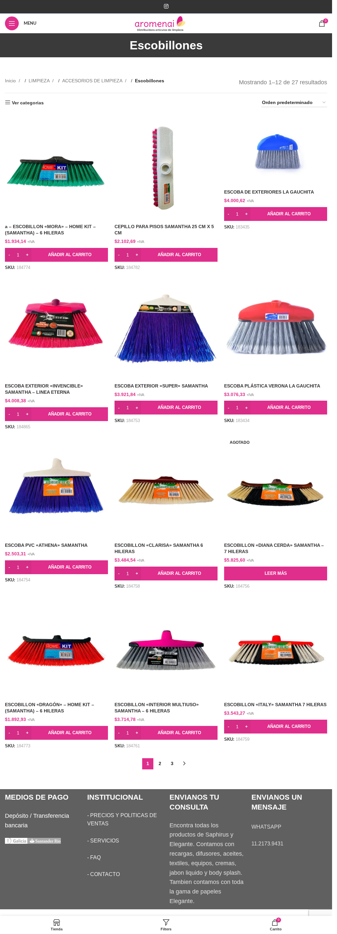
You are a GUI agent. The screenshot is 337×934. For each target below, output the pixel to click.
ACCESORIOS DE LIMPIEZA (92, 80)
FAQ (95, 857)
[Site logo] (166, 23)
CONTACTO (105, 874)
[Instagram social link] (166, 6)
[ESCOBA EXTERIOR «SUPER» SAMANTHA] (166, 328)
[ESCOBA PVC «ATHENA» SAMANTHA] (56, 487)
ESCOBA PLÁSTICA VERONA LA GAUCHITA (272, 385)
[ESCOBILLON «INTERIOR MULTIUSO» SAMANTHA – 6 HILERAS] (166, 647)
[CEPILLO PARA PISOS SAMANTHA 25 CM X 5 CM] (166, 168)
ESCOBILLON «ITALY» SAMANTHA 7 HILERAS (275, 704)
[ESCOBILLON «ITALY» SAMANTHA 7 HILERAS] (275, 647)
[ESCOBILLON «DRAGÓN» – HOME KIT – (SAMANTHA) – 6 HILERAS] (56, 647)
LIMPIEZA (40, 80)
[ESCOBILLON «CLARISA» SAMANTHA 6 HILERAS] (166, 487)
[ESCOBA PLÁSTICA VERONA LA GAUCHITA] (275, 328)
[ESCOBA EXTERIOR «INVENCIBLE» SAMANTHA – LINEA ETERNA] (56, 328)
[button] (56, 255)
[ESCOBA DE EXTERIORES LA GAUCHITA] (275, 151)
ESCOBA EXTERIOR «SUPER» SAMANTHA (161, 385)
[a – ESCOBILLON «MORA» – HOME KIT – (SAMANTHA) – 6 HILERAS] (56, 168)
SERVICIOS (104, 840)
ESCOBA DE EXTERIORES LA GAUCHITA (269, 192)
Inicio (11, 80)
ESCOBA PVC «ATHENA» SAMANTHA (46, 545)
